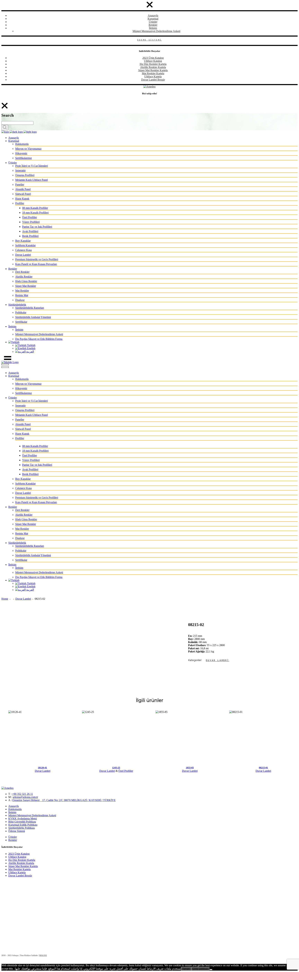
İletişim (153, 28)
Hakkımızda (15, 809)
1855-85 (190, 767)
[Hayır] (211, 969)
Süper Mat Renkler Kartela (153, 70)
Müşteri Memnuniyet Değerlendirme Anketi (156, 31)
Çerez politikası (200, 968)
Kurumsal (153, 18)
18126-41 (42, 767)
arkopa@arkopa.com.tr (25, 797)
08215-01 (263, 767)
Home (4, 598)
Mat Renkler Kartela (153, 73)
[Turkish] (13, 342)
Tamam (186, 968)
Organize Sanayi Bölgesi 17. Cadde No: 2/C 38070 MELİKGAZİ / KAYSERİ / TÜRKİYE (64, 800)
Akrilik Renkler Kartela (153, 67)
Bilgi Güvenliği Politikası (22, 821)
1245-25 (116, 767)
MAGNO (43, 955)
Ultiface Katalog (153, 60)
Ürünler (153, 21)
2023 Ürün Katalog (153, 57)
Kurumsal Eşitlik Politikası (22, 824)
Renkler (153, 24)
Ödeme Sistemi (16, 831)
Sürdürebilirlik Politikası (21, 827)
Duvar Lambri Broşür (153, 79)
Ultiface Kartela (153, 76)
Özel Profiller (125, 770)
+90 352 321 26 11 (22, 793)
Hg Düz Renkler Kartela (153, 64)
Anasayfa (153, 15)
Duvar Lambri (23, 598)
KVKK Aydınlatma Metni (22, 818)
